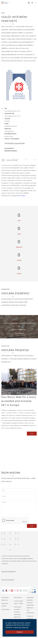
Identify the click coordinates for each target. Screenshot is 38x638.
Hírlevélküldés (5, 609)
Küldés (31, 526)
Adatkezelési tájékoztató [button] (20, 627)
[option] (19, 328)
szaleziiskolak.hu (9, 131)
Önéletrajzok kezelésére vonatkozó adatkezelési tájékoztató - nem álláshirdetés (30, 605)
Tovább (31, 433)
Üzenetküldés (18, 597)
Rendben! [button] (20, 632)
